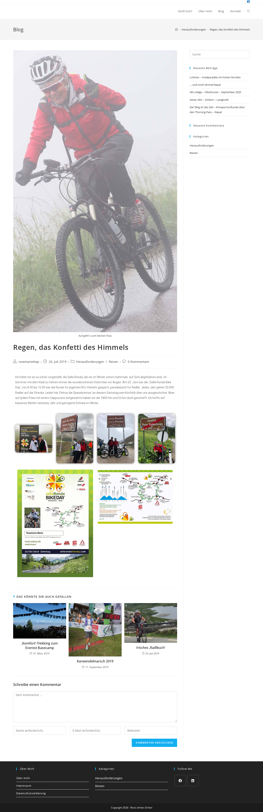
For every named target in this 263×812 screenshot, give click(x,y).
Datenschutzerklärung (31, 793)
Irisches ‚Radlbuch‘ (150, 647)
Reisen (113, 362)
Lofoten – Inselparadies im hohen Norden (215, 77)
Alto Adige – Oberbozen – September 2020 (215, 92)
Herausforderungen (90, 362)
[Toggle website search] (248, 11)
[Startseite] (176, 29)
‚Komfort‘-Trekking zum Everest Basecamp (39, 645)
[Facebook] (180, 780)
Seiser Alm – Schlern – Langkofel (209, 100)
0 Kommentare (138, 362)
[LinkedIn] (192, 780)
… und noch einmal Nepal (205, 85)
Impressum (23, 785)
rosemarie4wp (28, 362)
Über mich (23, 778)
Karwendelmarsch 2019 (95, 661)
